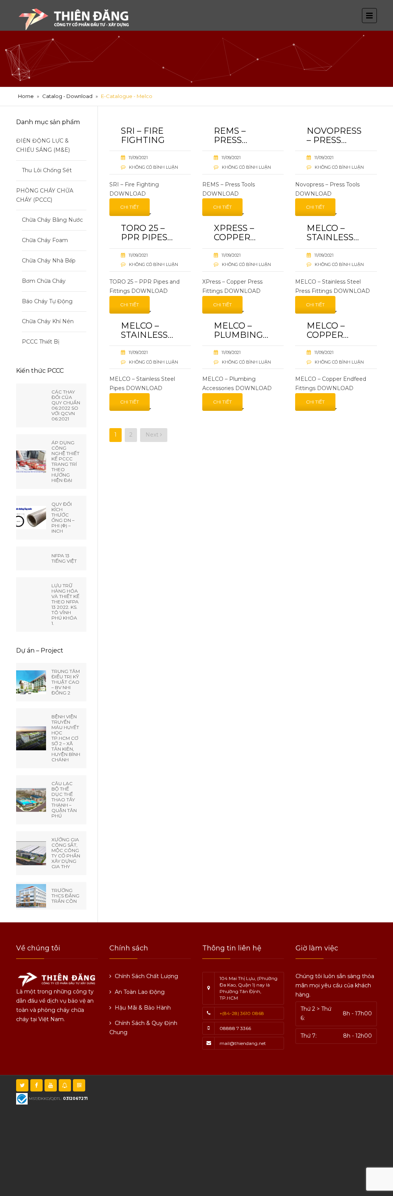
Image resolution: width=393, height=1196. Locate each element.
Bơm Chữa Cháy (44, 280)
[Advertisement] (254, 1134)
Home (26, 96)
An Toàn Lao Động (140, 991)
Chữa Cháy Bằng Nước (52, 219)
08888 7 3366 (235, 1028)
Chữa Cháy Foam (45, 240)
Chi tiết (129, 207)
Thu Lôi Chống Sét (47, 170)
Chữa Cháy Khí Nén (48, 321)
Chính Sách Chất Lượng (146, 976)
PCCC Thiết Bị (40, 341)
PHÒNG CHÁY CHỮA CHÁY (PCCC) (44, 195)
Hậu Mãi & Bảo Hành (143, 1007)
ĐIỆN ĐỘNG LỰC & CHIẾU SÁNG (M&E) (43, 145)
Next (152, 434)
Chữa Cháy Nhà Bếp (49, 260)
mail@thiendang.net (243, 1043)
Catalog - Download (67, 96)
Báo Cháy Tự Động (47, 301)
